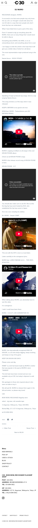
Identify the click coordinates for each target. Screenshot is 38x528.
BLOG (4, 460)
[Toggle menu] (2, 3)
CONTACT (5, 466)
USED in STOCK (7, 457)
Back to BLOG (19, 432)
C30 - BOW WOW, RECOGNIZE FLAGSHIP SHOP (18, 521)
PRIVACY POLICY (24, 515)
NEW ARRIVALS (7, 451)
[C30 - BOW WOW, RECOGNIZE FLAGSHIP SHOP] (19, 2)
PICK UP (5, 454)
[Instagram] (3, 498)
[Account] (31, 3)
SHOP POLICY (7, 463)
